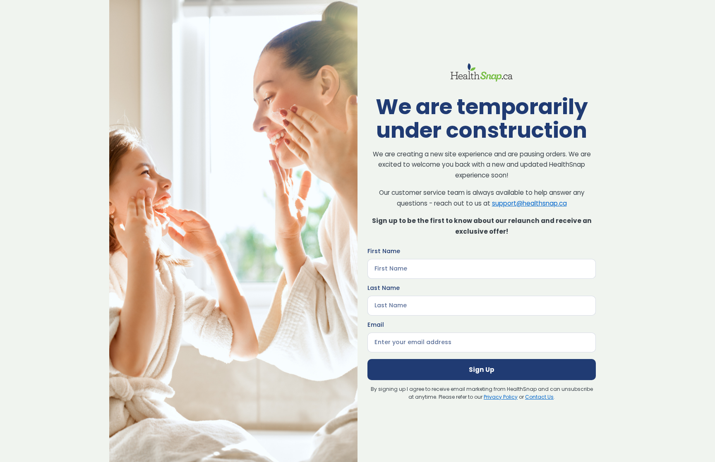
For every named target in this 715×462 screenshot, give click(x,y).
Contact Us (539, 396)
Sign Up (481, 369)
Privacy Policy (501, 396)
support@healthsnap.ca (529, 203)
